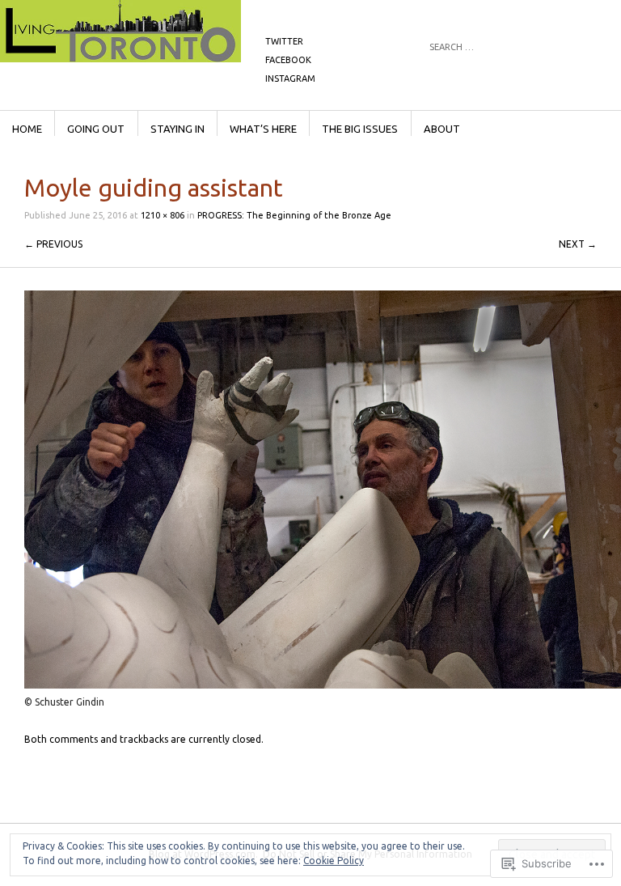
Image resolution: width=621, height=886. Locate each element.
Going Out (96, 128)
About (442, 128)
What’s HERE (263, 128)
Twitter (284, 41)
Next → (578, 244)
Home (27, 128)
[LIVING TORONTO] (214, 60)
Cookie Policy (333, 860)
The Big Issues (360, 128)
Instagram (290, 78)
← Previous (53, 244)
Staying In (177, 128)
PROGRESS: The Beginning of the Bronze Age (294, 215)
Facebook (288, 60)
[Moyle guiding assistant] (322, 685)
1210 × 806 (162, 215)
